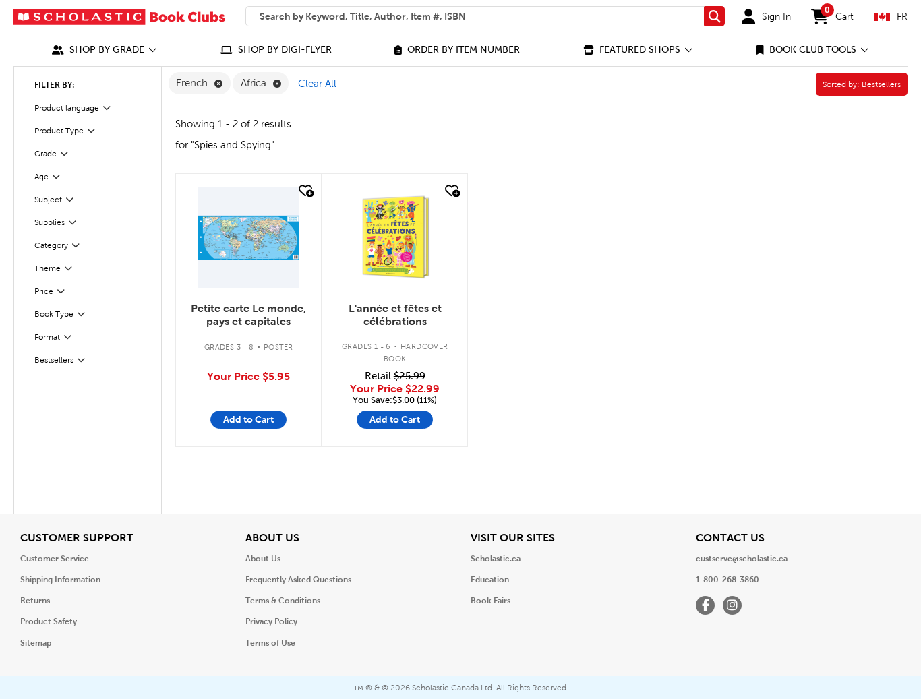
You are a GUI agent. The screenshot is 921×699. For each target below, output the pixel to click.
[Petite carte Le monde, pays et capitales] (248, 237)
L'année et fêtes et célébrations (395, 315)
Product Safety (48, 621)
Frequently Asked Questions (298, 579)
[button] (104, 49)
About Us (262, 559)
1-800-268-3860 (727, 579)
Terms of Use (270, 643)
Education (490, 579)
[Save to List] (304, 191)
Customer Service (54, 559)
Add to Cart (248, 419)
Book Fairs (490, 600)
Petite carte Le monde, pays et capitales (248, 315)
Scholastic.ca (496, 559)
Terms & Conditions (282, 600)
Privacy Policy (271, 621)
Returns (35, 600)
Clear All (317, 83)
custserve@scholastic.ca (742, 559)
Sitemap (35, 643)
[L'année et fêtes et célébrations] (395, 237)
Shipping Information (60, 579)
